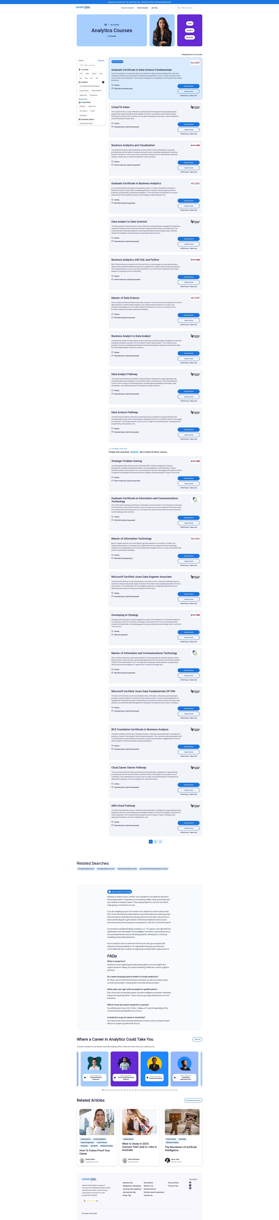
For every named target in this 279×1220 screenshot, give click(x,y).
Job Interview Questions (132, 1189)
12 (133, 1090)
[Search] (179, 8)
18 (149, 1090)
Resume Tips (128, 1183)
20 (154, 1090)
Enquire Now (188, 86)
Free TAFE (145, 929)
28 (176, 1090)
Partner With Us (150, 1189)
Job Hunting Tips (129, 1192)
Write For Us (148, 1186)
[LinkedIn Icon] (190, 1188)
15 (141, 1090)
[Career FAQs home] (83, 8)
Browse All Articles (193, 1100)
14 (138, 1090)
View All (197, 1039)
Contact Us (148, 1195)
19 (152, 1090)
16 (144, 1090)
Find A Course (142, 8)
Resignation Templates (132, 1186)
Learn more (192, 91)
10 (127, 1090)
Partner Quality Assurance (154, 1192)
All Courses (115, 25)
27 (174, 1090)
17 (146, 1090)
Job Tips (154, 8)
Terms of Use (173, 1186)
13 (135, 1090)
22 (160, 1090)
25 (168, 1090)
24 (165, 1090)
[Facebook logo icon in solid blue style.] (190, 1182)
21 (157, 1090)
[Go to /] (106, 25)
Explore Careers (128, 8)
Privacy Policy (173, 1183)
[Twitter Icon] (190, 1185)
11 (130, 1090)
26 (171, 1090)
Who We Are (148, 1183)
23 (163, 1090)
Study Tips (127, 1195)
